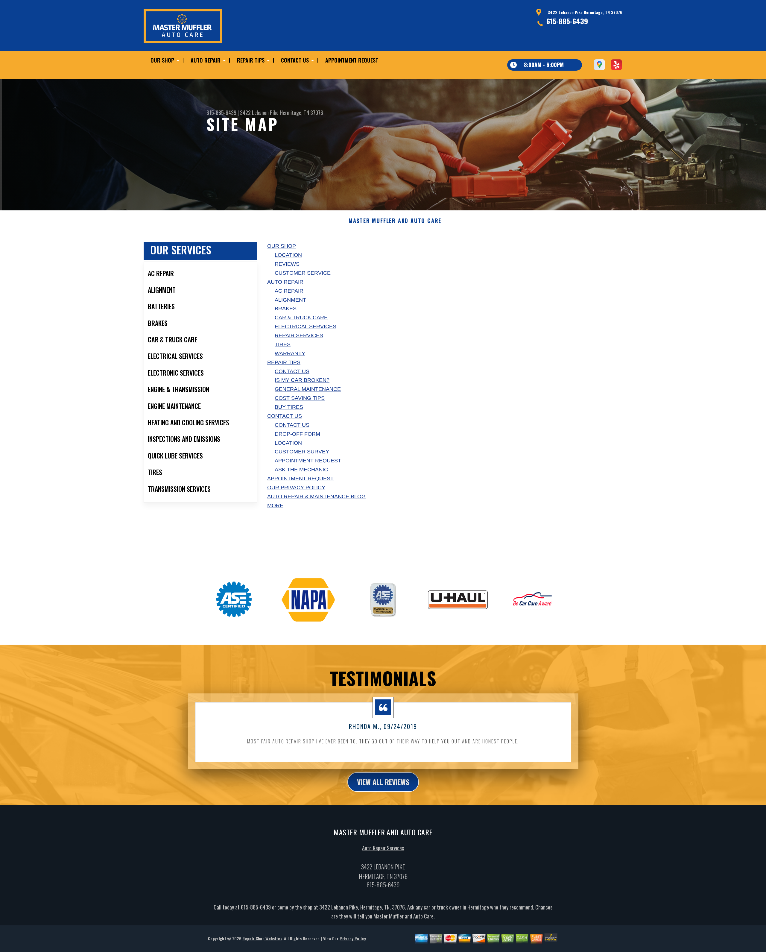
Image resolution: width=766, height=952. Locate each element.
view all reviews (383, 781)
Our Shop (162, 60)
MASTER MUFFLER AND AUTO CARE (395, 221)
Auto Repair (206, 60)
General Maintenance (308, 389)
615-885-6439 (567, 21)
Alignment (290, 300)
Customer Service (303, 273)
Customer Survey (302, 452)
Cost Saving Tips (300, 398)
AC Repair (289, 291)
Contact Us (295, 60)
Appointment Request (351, 60)
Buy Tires (289, 407)
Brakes (286, 309)
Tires (283, 344)
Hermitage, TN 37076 (301, 112)
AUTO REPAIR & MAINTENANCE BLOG (316, 496)
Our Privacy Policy (296, 488)
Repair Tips (251, 60)
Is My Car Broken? (302, 380)
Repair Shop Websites (262, 938)
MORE (275, 505)
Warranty (290, 353)
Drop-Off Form (297, 434)
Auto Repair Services (383, 848)
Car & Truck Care (301, 318)
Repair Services (299, 335)
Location (288, 255)
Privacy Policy (353, 938)
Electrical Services (305, 327)
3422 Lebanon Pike (259, 112)
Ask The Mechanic (301, 470)
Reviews (287, 264)
